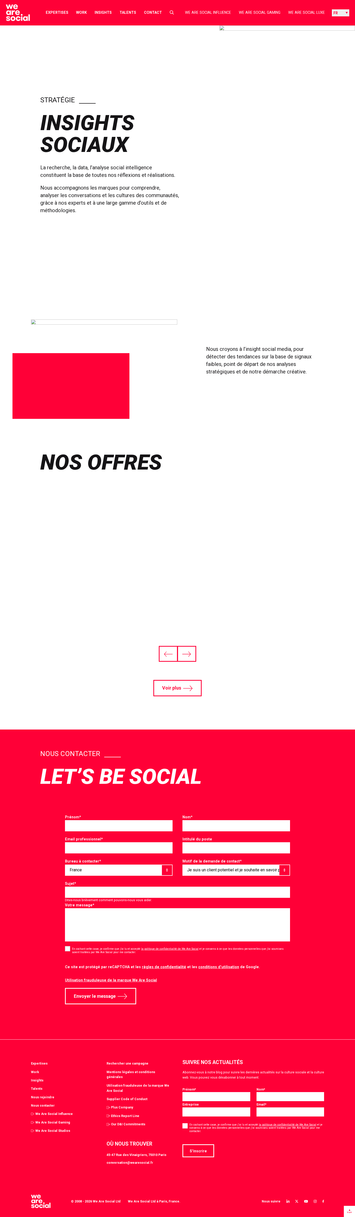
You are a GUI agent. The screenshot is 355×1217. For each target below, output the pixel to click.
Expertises (57, 12)
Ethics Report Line (125, 1116)
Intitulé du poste (197, 839)
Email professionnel (84, 839)
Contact (153, 12)
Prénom (73, 817)
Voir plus (171, 688)
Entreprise (190, 1104)
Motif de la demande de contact (212, 861)
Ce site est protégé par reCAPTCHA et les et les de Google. (162, 967)
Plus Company (122, 1107)
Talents (128, 12)
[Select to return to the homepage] (14, 12)
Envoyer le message (95, 996)
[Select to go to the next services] (186, 654)
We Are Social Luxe (306, 12)
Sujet (70, 883)
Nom (187, 817)
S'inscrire (198, 1151)
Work (81, 12)
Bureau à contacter (83, 861)
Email (261, 1104)
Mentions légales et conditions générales (131, 1074)
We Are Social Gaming (259, 12)
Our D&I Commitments (128, 1124)
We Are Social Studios (52, 1131)
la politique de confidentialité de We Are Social (170, 949)
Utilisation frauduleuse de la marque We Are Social (111, 980)
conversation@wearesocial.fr (130, 1163)
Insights (103, 12)
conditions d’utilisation (218, 967)
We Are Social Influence (208, 12)
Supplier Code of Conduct (127, 1099)
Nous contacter (43, 1105)
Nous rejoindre (42, 1097)
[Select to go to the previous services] (168, 654)
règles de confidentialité (164, 967)
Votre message (79, 905)
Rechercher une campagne (127, 1063)
